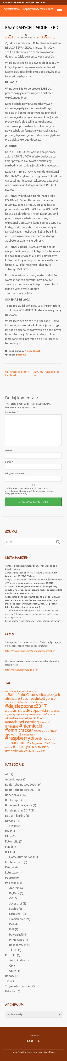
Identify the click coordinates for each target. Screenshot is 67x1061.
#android (21, 691)
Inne (7, 846)
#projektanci (28, 734)
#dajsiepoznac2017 (26, 706)
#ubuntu (8, 747)
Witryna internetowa (15, 473)
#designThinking (14, 711)
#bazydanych (49, 695)
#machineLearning (22, 722)
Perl (11, 924)
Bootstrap (11, 800)
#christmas (11, 702)
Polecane (10, 882)
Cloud (13, 826)
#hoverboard (35, 715)
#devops (31, 710)
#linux (41, 718)
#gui (27, 714)
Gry (11, 965)
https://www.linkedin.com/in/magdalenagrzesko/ (30, 651)
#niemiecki (30, 725)
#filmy (49, 711)
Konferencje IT (14, 862)
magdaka (10, 37)
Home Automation (20, 857)
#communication (34, 702)
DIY (7, 831)
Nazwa (9, 450)
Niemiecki (15, 913)
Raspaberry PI (17, 944)
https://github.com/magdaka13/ (21, 670)
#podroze (49, 731)
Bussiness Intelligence (18, 805)
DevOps (10, 820)
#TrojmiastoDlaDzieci (43, 743)
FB (38, 1040)
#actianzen (10, 691)
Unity (12, 970)
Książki (9, 867)
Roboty (9, 975)
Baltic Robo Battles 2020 (20, 784)
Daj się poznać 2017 (17, 810)
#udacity (20, 747)
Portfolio (10, 955)
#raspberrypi (20, 738)
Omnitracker (17, 919)
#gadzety (10, 714)
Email (30, 1040)
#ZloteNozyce (32, 751)
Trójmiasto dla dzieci (18, 986)
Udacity (10, 991)
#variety (43, 747)
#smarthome (17, 742)
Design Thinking (15, 815)
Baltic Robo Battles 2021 (20, 789)
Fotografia (11, 841)
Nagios (13, 908)
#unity (32, 747)
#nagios (12, 726)
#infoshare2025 (15, 718)
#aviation (32, 691)
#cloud (21, 702)
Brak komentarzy (46, 37)
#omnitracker (19, 730)
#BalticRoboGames (21, 695)
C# (11, 898)
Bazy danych (33, 351)
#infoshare (48, 714)
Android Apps (14, 779)
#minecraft (45, 722)
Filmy (8, 836)
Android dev (17, 960)
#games (20, 714)
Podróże (10, 877)
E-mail (9, 462)
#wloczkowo (14, 751)
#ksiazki (30, 718)
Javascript (15, 903)
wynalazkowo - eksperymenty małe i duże (28, 9)
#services (50, 739)
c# (43, 751)
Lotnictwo (11, 872)
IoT (7, 851)
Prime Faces (16, 939)
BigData (14, 893)
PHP (11, 929)
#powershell (13, 734)
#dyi (43, 711)
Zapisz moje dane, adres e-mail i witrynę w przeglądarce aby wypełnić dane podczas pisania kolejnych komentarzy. (29, 491)
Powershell (16, 934)
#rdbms (21, 354)
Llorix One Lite (19, 1052)
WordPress (49, 1052)
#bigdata (11, 698)
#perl (37, 730)
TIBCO (13, 950)
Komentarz (11, 412)
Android (14, 888)
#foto (57, 711)
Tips (8, 981)
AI (6, 774)
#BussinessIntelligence (37, 698)
